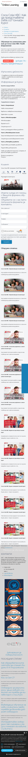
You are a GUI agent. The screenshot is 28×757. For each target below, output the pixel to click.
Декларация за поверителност (14, 653)
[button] (14, 754)
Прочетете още (19, 741)
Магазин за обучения (6, 1)
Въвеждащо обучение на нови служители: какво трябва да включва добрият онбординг (13, 708)
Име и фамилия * (5, 208)
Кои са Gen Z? (8, 677)
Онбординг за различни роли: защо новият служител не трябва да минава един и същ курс (13, 691)
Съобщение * (4, 224)
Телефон (3, 219)
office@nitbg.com (8, 575)
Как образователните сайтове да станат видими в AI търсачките (13, 665)
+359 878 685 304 (8, 573)
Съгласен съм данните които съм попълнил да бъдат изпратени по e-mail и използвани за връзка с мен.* (13, 237)
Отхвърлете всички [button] (20, 750)
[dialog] (14, 744)
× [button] (26, 732)
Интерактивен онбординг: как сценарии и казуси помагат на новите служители (13, 725)
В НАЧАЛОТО (9, 547)
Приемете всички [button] (7, 750)
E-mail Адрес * (5, 213)
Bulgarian (24, 1)
